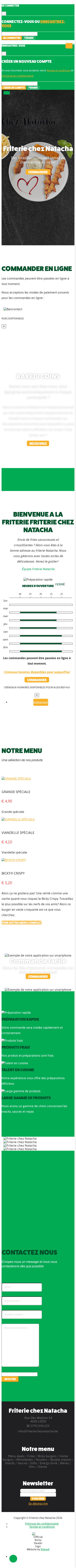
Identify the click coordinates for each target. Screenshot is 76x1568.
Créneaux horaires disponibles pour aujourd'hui (37, 672)
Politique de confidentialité (17, 75)
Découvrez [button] (38, 443)
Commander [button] (38, 172)
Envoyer (10, 1379)
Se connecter (12, 38)
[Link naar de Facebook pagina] (13, 1559)
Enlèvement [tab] (40, 702)
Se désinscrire (38, 1503)
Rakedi (45, 1549)
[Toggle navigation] (7, 92)
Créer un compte (14, 87)
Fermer (29, 38)
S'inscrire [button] (38, 1498)
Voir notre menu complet (22, 922)
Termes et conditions (59, 70)
